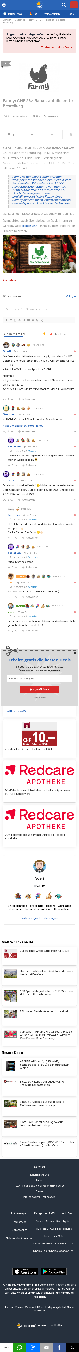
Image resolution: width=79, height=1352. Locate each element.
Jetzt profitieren (39, 689)
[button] (39, 660)
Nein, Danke (39, 697)
